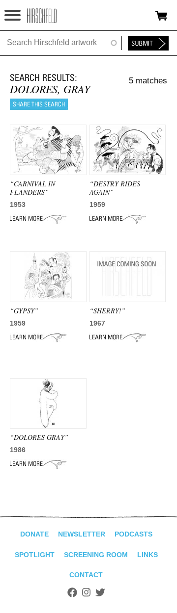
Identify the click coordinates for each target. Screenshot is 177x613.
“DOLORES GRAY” (39, 437)
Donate (34, 534)
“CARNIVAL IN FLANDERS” (32, 188)
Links (147, 555)
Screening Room (96, 555)
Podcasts (133, 534)
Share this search (39, 104)
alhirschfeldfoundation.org (42, 15)
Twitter (100, 592)
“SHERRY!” (107, 310)
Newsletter (81, 534)
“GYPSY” (24, 310)
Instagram (86, 592)
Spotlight (35, 555)
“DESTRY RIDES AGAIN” (114, 188)
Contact (86, 575)
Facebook (72, 592)
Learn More (38, 219)
